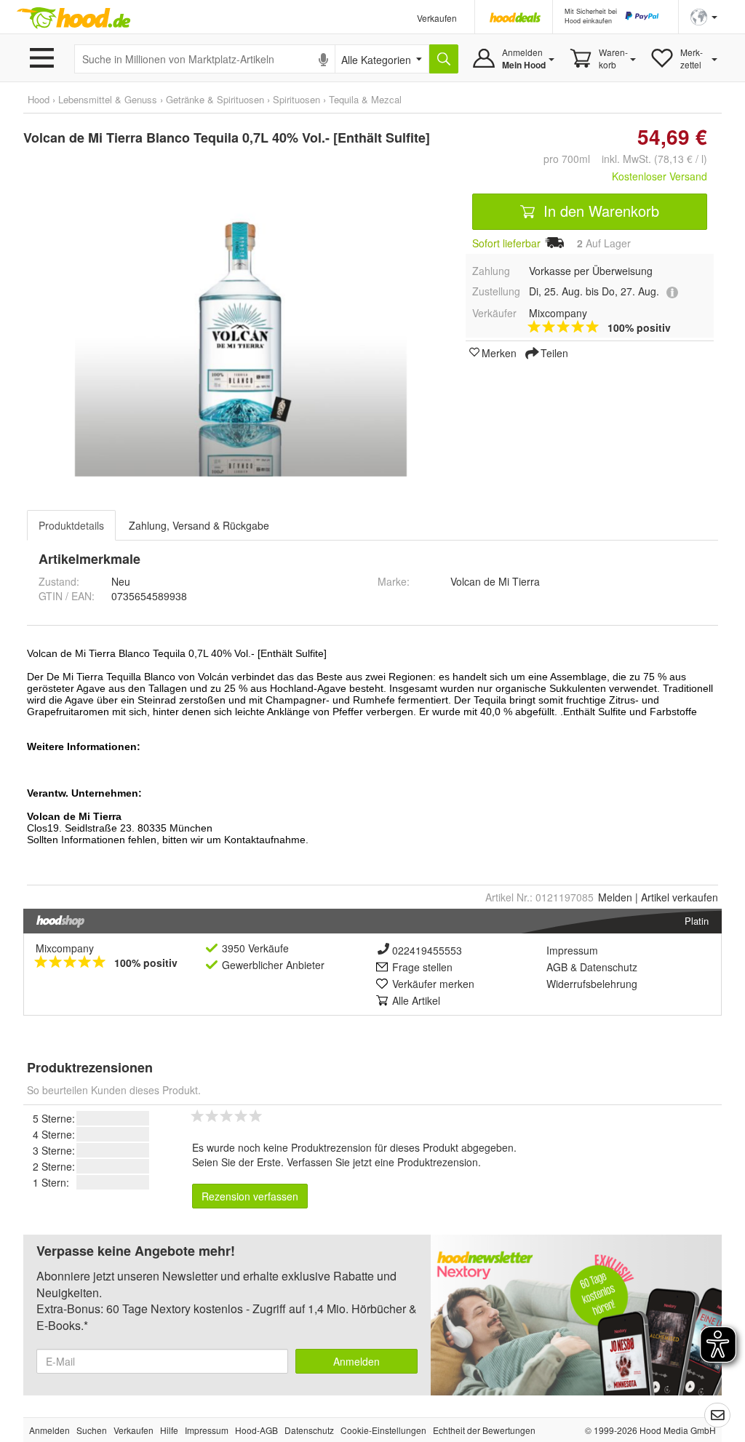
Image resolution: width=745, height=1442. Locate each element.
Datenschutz (608, 967)
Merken (499, 352)
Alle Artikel (416, 1000)
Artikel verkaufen (679, 897)
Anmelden (356, 1361)
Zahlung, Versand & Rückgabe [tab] (199, 525)
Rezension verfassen (250, 1196)
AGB (556, 967)
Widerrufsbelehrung (591, 983)
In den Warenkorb (599, 210)
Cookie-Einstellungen (383, 1430)
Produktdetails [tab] (71, 525)
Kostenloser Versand (659, 176)
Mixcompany (65, 948)
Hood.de (73, 18)
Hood (38, 99)
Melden (615, 897)
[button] (703, 15)
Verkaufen (437, 18)
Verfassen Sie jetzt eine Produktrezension (382, 1162)
